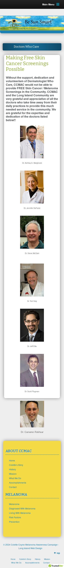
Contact (13, 486)
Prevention (14, 521)
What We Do (15, 478)
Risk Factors (15, 517)
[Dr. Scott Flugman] (32, 386)
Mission (13, 473)
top (58, 553)
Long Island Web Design (30, 548)
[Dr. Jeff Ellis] (32, 340)
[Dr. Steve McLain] (32, 247)
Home (12, 460)
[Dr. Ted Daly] (32, 295)
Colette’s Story (16, 464)
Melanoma (14, 503)
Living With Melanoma (20, 512)
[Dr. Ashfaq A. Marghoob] (32, 157)
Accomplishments (17, 482)
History (12, 469)
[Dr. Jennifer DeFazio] (32, 202)
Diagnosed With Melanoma (22, 508)
